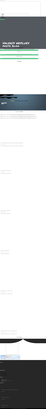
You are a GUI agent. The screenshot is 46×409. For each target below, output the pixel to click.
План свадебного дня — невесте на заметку (7, 290)
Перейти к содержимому (2, 0)
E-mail (4, 356)
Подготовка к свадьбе (3, 144)
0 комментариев (3, 391)
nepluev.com (4, 381)
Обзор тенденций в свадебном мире (5, 210)
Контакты (3, 11)
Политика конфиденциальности (23, 408)
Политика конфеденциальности (5, 250)
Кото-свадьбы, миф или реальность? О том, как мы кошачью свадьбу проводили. (12, 145)
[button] (14, 12)
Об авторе (3, 10)
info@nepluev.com (5, 380)
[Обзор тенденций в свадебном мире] (3, 404)
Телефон (4, 357)
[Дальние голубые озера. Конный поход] (3, 396)
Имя (4, 355)
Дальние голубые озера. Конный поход (6, 170)
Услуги (3, 8)
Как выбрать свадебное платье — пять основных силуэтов (9, 333)
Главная (3, 7)
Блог (2, 9)
